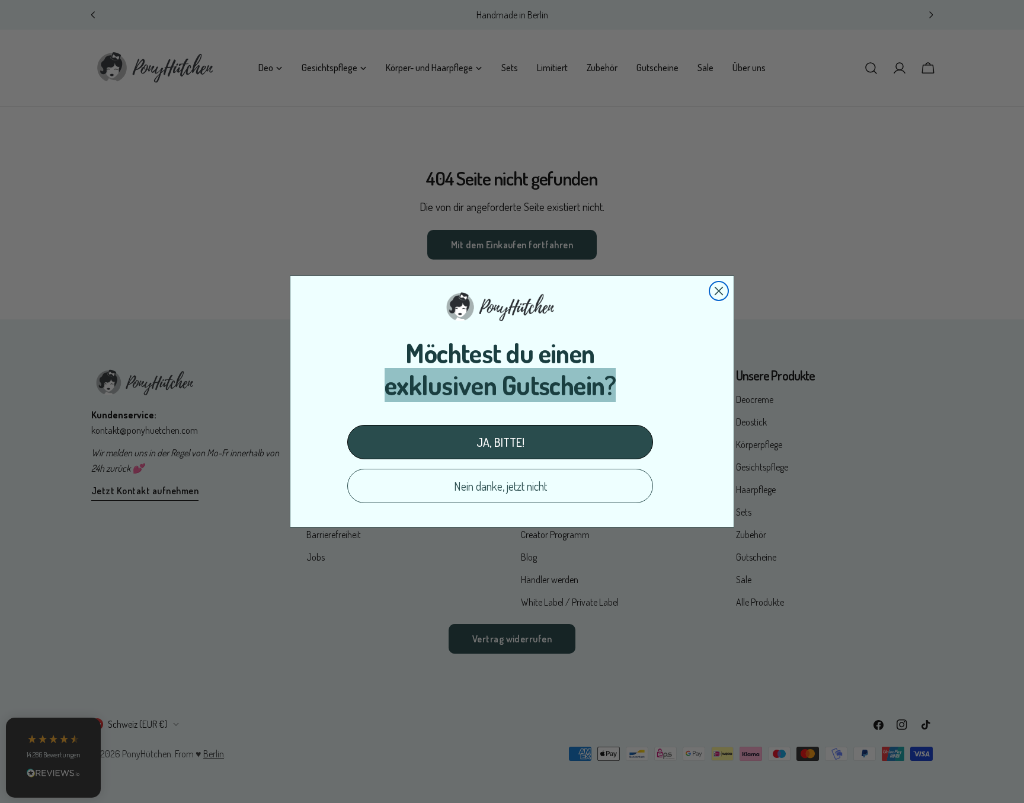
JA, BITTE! (500, 442)
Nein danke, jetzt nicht (500, 486)
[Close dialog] (718, 290)
